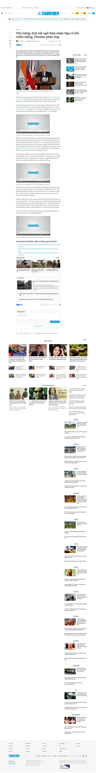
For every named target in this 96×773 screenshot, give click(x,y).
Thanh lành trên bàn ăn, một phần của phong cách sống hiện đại (82, 719)
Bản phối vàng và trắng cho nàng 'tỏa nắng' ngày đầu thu (75, 732)
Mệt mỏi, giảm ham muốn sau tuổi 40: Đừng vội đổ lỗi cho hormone (75, 653)
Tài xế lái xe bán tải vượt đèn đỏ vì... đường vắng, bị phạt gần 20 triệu (75, 703)
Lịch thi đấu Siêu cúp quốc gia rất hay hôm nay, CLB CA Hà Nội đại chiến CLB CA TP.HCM (76, 629)
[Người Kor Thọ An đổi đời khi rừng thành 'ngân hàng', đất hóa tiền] (70, 425)
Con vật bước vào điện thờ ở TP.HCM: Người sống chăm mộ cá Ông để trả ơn (75, 437)
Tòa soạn (54, 756)
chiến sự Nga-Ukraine (25, 148)
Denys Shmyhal (39, 333)
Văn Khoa (21, 41)
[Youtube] (87, 8)
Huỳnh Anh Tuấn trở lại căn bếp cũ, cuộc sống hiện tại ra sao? (76, 556)
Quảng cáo (44, 756)
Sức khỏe (35, 19)
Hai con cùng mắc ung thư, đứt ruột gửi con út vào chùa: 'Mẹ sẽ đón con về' (76, 507)
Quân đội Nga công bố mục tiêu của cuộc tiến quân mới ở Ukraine (36, 299)
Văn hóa (53, 19)
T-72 (30, 333)
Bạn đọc (78, 743)
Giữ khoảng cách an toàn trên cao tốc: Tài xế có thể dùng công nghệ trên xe (76, 708)
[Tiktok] (92, 8)
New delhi (26, 333)
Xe (70, 19)
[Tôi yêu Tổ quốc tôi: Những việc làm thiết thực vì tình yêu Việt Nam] (70, 572)
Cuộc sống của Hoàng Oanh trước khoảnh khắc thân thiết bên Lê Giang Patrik (82, 549)
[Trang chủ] (9, 19)
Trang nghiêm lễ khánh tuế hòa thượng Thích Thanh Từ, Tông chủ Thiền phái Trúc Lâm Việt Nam (82, 500)
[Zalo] (94, 8)
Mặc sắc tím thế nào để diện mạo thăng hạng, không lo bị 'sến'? (75, 727)
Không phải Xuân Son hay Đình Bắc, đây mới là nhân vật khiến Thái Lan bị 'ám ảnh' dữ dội (76, 634)
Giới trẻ (39, 19)
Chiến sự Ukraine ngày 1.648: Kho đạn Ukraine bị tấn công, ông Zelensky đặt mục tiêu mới (76, 457)
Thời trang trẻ (83, 19)
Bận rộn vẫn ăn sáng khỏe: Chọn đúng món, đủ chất (76, 659)
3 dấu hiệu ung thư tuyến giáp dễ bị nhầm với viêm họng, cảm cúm (82, 646)
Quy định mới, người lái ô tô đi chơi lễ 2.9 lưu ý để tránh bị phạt (82, 694)
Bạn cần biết (26, 7)
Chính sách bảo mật (63, 756)
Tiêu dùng (77, 19)
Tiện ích (31, 7)
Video (72, 19)
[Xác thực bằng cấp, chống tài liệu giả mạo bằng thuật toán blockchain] (70, 597)
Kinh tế (25, 19)
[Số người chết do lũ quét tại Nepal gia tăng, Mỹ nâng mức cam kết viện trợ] (70, 449)
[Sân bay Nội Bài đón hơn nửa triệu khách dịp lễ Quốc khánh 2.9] (70, 474)
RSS (50, 756)
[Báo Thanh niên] (14, 756)
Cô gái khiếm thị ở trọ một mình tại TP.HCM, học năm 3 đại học (76, 604)
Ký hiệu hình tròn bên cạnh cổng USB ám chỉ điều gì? (81, 670)
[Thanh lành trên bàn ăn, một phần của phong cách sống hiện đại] (70, 720)
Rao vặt (78, 746)
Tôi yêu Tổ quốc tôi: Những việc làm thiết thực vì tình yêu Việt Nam (82, 572)
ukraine (21, 333)
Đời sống (30, 19)
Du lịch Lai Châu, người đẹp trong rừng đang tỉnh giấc (75, 532)
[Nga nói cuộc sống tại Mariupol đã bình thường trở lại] (24, 284)
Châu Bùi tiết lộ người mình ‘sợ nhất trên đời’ (75, 561)
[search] (14, 13)
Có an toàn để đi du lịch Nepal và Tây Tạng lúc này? (75, 537)
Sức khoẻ (28, 746)
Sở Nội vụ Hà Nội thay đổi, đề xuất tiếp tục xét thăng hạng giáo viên (75, 609)
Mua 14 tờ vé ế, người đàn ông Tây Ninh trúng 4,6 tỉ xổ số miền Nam (75, 512)
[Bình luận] (10, 41)
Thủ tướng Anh (54, 333)
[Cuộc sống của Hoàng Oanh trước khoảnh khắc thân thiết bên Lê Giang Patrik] (70, 549)
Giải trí (56, 19)
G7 (33, 333)
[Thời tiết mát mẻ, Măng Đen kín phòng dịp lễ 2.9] (70, 524)
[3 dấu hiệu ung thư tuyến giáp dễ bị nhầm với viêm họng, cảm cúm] (70, 646)
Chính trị (13, 19)
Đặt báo (38, 756)
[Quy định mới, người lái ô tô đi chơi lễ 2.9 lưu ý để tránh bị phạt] (70, 695)
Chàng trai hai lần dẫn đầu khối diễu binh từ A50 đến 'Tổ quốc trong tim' (75, 580)
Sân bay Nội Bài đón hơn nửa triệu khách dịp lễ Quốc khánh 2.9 (82, 473)
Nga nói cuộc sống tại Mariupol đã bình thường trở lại (46, 282)
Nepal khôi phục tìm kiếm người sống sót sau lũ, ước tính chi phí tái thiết (75, 462)
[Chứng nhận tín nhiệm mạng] (64, 767)
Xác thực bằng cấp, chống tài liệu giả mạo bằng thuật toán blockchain (82, 596)
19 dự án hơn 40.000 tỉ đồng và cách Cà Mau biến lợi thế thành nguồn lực (75, 481)
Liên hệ (36, 7)
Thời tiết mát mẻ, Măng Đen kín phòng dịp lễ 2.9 (82, 524)
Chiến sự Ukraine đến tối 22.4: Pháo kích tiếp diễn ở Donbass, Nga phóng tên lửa (38, 294)
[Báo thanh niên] (48, 13)
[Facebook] (89, 8)
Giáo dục (44, 19)
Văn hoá (44, 746)
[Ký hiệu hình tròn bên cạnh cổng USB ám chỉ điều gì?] (70, 671)
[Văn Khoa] (17, 41)
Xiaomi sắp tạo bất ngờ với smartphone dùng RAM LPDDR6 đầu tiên (75, 678)
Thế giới (21, 19)
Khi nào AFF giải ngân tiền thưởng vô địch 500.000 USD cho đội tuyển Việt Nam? (82, 621)
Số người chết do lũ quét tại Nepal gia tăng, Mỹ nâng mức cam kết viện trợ (81, 449)
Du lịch (48, 19)
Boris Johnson (46, 333)
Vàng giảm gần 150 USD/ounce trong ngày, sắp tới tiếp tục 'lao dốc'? (76, 486)
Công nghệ (66, 19)
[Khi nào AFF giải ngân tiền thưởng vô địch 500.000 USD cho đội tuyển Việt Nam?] (70, 621)
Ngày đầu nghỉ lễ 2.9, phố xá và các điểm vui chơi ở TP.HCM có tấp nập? (75, 585)
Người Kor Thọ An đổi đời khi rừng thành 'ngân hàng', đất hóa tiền (82, 424)
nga (17, 333)
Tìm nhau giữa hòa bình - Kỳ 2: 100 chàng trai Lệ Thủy (76, 432)
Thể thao (61, 19)
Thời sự (17, 19)
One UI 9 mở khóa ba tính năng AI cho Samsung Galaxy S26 (74, 683)
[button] (10, 30)
